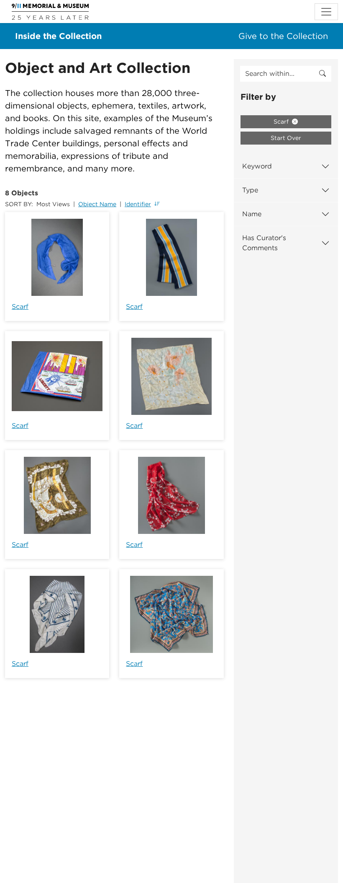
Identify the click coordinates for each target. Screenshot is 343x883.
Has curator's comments (264, 243)
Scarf (20, 307)
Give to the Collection (283, 36)
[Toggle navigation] (326, 11)
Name (251, 214)
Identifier (138, 204)
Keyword (257, 166)
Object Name (97, 204)
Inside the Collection (58, 36)
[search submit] (322, 74)
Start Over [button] (286, 138)
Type (250, 190)
